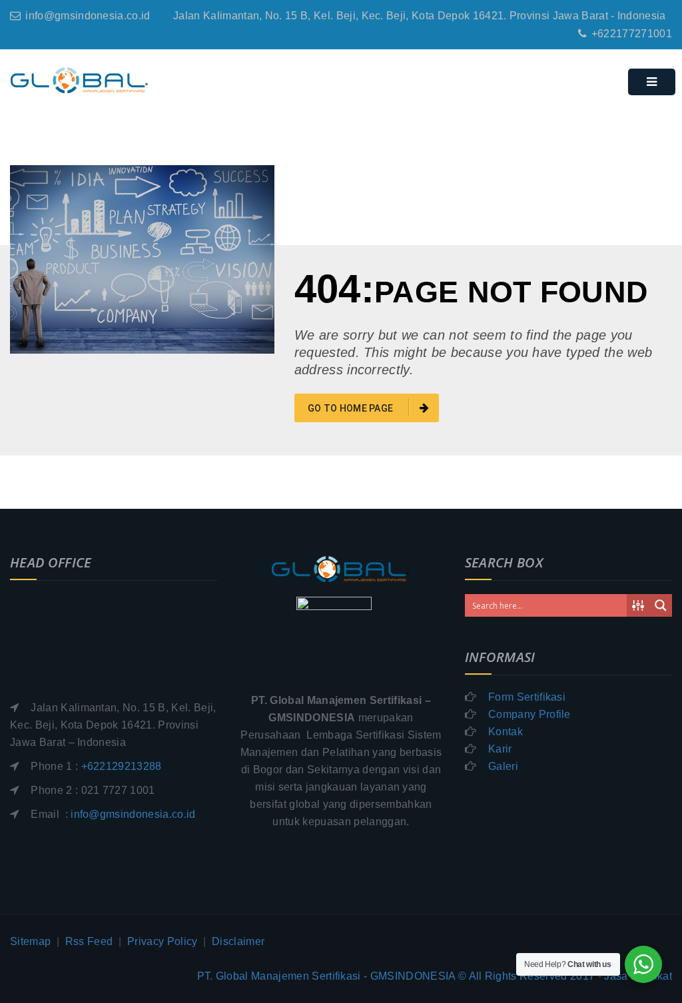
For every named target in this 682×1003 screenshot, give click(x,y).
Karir (500, 749)
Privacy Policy (162, 941)
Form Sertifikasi (526, 697)
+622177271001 (631, 33)
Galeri (503, 766)
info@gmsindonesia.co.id (87, 15)
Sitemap (30, 941)
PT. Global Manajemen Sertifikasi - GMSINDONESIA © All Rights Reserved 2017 (396, 976)
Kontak (505, 731)
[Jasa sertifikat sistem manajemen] (79, 80)
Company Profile (529, 714)
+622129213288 (121, 766)
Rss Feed (89, 941)
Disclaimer (238, 941)
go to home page (352, 408)
